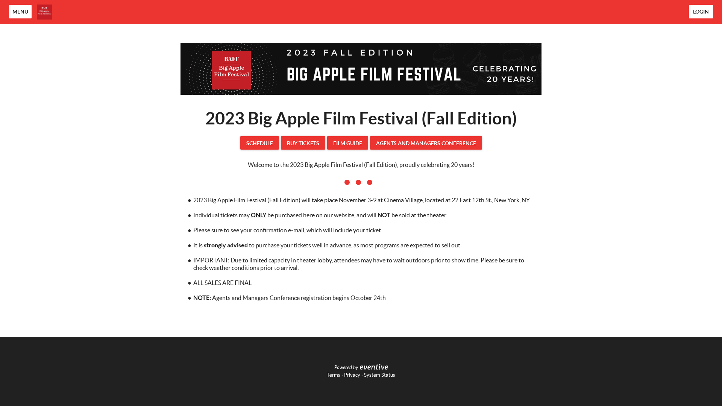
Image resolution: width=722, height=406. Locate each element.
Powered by (346, 368)
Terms (333, 375)
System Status (379, 375)
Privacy (352, 375)
